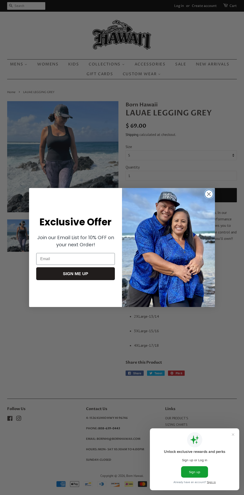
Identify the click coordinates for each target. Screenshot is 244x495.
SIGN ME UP (75, 273)
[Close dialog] (209, 194)
